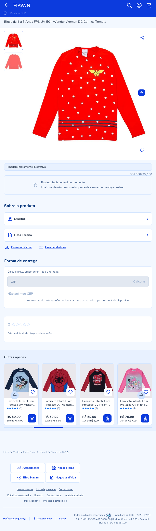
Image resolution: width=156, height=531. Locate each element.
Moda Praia (29, 452)
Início (6, 452)
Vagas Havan (66, 489)
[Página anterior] (6, 5)
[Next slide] (141, 92)
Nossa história (25, 489)
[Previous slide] (15, 395)
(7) (96, 408)
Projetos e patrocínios (55, 500)
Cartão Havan (54, 495)
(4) (134, 408)
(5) (58, 408)
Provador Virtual (21, 247)
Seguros (38, 495)
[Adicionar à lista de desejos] (142, 150)
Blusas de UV (58, 452)
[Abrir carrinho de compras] (149, 5)
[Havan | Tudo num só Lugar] (21, 5)
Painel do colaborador (19, 495)
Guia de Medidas (55, 247)
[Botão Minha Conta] (139, 5)
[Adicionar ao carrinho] (32, 418)
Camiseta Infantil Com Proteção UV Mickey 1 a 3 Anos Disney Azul (21, 404)
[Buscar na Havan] (129, 5)
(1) (20, 408)
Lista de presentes (46, 489)
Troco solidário (32, 500)
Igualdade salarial (74, 495)
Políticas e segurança (14, 518)
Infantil (43, 452)
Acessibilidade (44, 518)
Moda (16, 452)
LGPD (62, 518)
